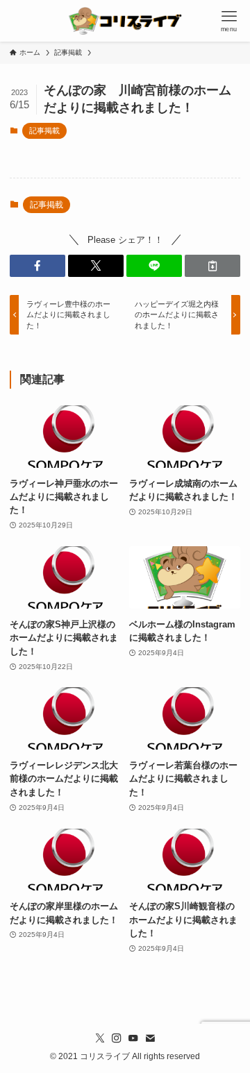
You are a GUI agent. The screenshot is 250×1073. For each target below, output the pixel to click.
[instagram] (116, 1038)
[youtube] (133, 1038)
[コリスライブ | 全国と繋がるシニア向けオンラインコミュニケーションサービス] (125, 21)
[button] (37, 266)
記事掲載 (44, 130)
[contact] (150, 1038)
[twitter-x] (100, 1038)
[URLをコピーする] (212, 266)
